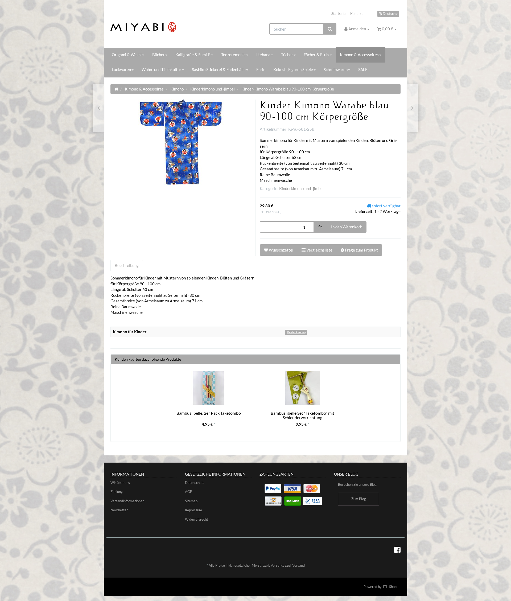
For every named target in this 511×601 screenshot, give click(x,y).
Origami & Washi (127, 54)
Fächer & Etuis (316, 54)
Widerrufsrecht (196, 519)
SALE (363, 69)
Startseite (339, 13)
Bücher (158, 54)
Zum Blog (358, 499)
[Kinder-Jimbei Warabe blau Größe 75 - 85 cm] (412, 108)
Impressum (193, 510)
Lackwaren (121, 69)
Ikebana (263, 54)
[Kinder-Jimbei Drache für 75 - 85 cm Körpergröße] (98, 108)
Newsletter (119, 510)
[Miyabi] (156, 27)
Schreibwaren (336, 69)
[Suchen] (330, 28)
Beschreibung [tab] (127, 265)
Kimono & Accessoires (359, 54)
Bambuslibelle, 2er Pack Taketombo (208, 412)
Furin (260, 69)
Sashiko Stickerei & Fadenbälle (219, 69)
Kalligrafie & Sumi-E (193, 54)
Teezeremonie (233, 54)
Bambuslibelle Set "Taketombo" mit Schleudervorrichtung (302, 415)
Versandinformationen (127, 501)
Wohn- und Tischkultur (161, 69)
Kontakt (356, 13)
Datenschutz (194, 482)
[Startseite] (116, 89)
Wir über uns (120, 482)
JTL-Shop (389, 586)
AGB (188, 491)
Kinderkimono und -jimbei (301, 188)
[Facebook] (397, 549)
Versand (277, 565)
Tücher (287, 54)
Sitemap (191, 501)
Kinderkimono (296, 332)
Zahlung (116, 491)
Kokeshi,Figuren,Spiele (293, 69)
